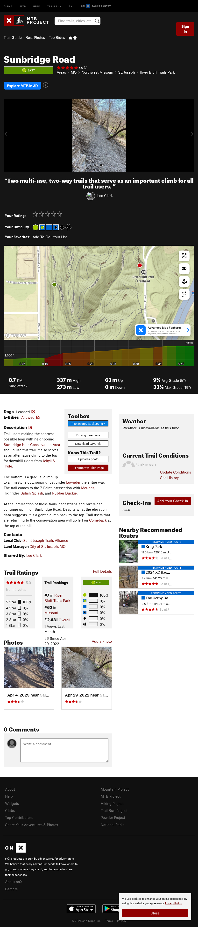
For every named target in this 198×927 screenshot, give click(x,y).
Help (9, 796)
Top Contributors (19, 817)
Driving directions (88, 435)
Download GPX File (88, 444)
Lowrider (73, 482)
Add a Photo (102, 641)
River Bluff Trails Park (157, 72)
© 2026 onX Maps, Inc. (86, 920)
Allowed (28, 417)
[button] (8, 135)
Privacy (121, 920)
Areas (61, 72)
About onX (13, 881)
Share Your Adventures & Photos (31, 824)
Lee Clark (105, 195)
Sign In (185, 29)
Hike (36, 5)
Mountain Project (115, 789)
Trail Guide (13, 37)
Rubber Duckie (64, 493)
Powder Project (113, 817)
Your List (60, 237)
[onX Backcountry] (96, 6)
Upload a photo (88, 459)
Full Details (102, 571)
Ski (71, 5)
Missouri (51, 613)
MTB (23, 5)
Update (175, 472)
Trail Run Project (114, 810)
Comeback (98, 520)
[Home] (29, 20)
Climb (8, 5)
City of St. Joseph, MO (47, 546)
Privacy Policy (173, 903)
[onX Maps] (15, 851)
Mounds (87, 488)
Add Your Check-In (172, 501)
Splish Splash (32, 493)
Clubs (10, 810)
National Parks (112, 824)
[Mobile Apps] (73, 37)
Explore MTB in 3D (22, 86)
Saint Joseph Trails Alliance (45, 540)
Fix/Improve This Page (88, 468)
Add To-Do (41, 237)
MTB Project (110, 796)
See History (169, 477)
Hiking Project (112, 803)
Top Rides (57, 37)
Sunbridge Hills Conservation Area (32, 444)
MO (74, 72)
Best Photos (35, 37)
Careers (11, 889)
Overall (64, 620)
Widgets (12, 803)
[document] (155, 907)
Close (155, 913)
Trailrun (54, 5)
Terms (109, 920)
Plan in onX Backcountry (88, 423)
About (10, 789)
